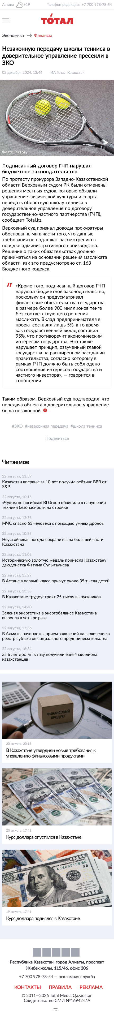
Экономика (13, 35)
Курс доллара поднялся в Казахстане (43, 918)
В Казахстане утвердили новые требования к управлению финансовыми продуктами (50, 753)
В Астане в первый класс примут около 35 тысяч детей (55, 581)
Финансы (43, 35)
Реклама (91, 987)
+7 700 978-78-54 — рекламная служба (57, 977)
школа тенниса (87, 426)
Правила (60, 987)
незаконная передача (47, 426)
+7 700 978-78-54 (97, 5)
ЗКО (18, 426)
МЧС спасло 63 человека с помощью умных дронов (53, 523)
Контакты (27, 987)
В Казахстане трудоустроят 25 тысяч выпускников (51, 597)
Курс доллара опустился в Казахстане (43, 837)
